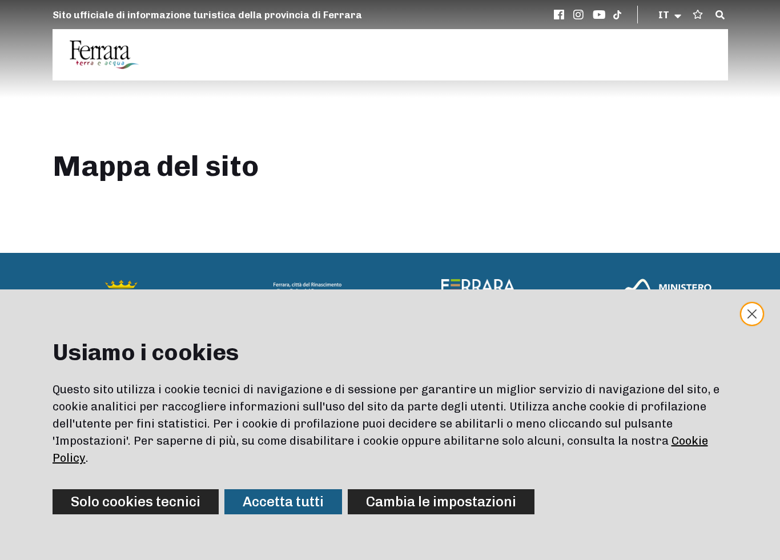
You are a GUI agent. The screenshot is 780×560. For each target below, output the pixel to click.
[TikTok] (617, 15)
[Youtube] (599, 15)
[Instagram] (580, 15)
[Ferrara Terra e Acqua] (110, 55)
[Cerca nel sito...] (720, 15)
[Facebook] (560, 15)
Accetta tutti (283, 501)
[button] (670, 14)
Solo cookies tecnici (135, 501)
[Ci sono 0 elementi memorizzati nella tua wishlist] (698, 14)
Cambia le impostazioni (441, 501)
